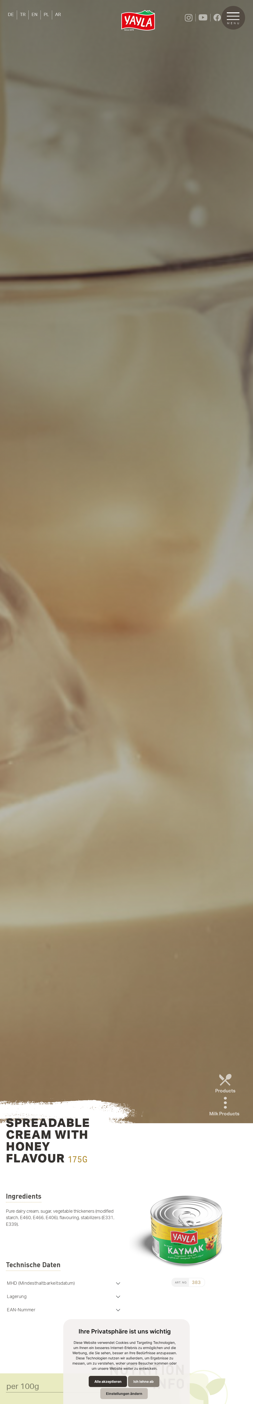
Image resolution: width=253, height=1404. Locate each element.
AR (58, 15)
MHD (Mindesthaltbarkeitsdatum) (41, 1283)
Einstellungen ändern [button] (124, 1393)
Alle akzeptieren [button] (108, 1381)
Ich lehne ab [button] (143, 1381)
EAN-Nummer (21, 1310)
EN (35, 15)
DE (11, 15)
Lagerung (16, 1296)
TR (22, 15)
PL (46, 15)
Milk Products (224, 1114)
